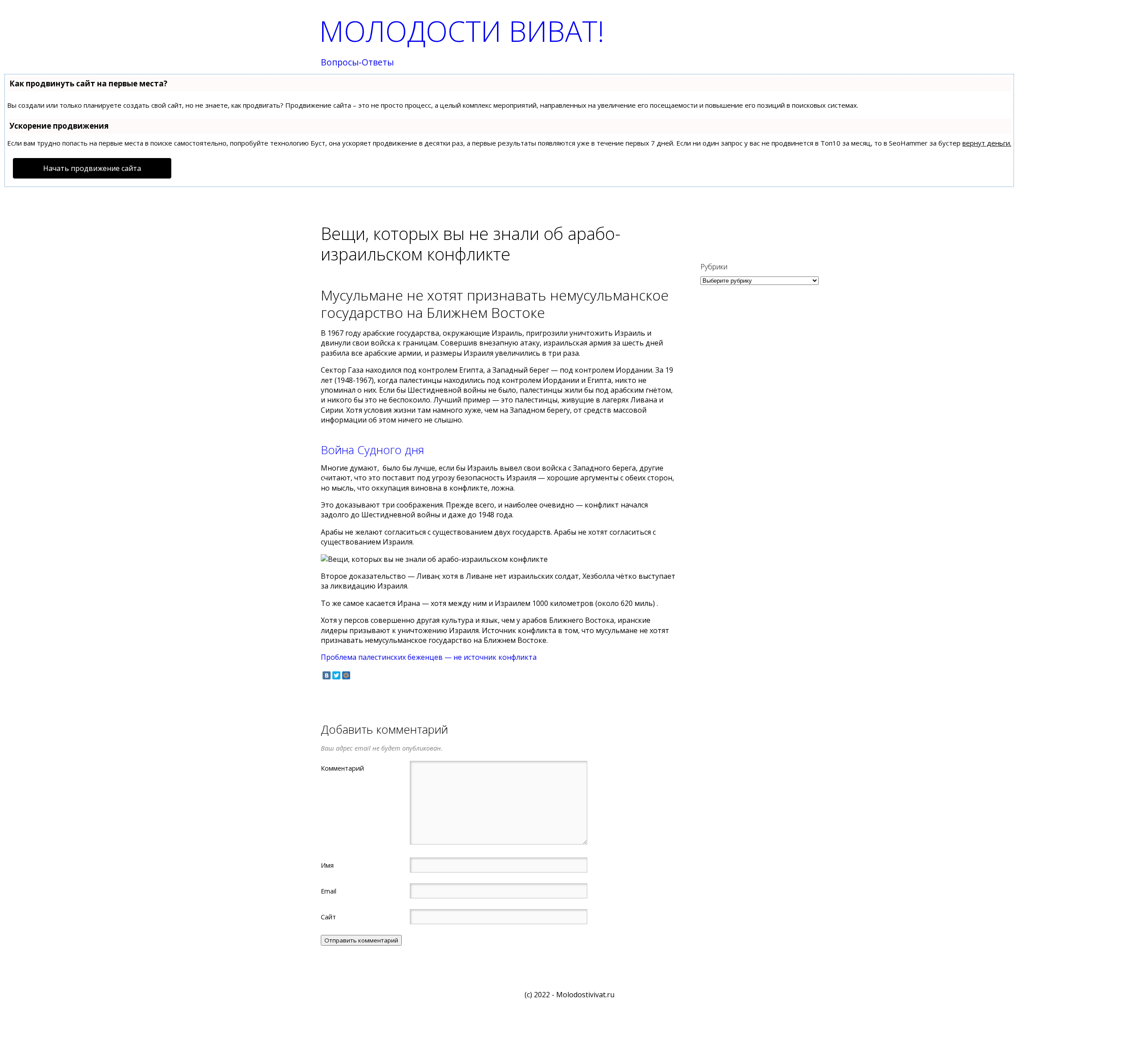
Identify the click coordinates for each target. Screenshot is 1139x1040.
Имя (327, 865)
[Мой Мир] (346, 675)
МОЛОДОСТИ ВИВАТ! (461, 31)
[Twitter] (336, 675)
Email (328, 891)
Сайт (328, 917)
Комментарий (342, 768)
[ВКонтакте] (327, 675)
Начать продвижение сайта (92, 168)
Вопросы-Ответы (357, 62)
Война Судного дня (372, 450)
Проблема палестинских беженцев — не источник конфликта (429, 657)
